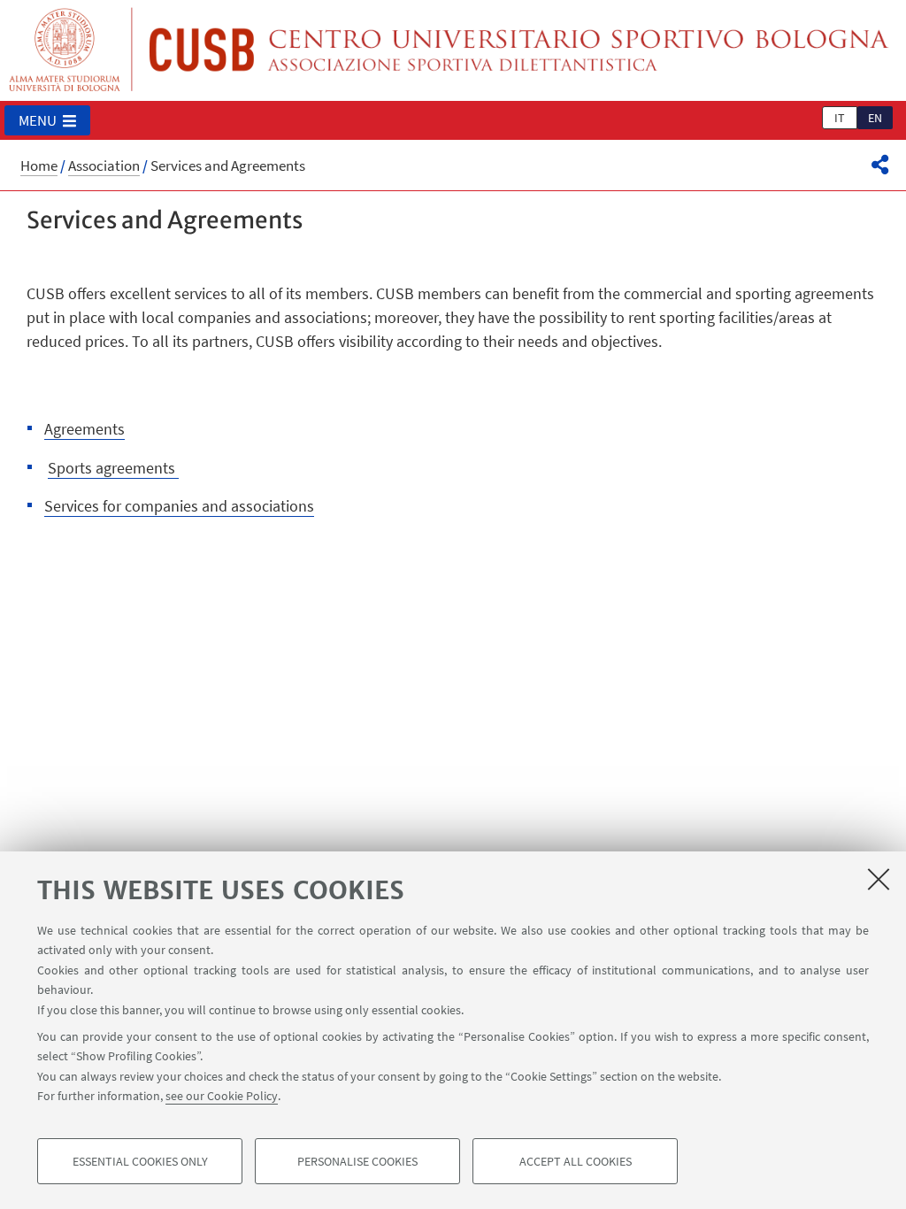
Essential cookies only (140, 1161)
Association (104, 165)
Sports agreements (113, 468)
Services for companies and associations (179, 506)
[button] (47, 120)
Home (39, 165)
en (875, 118)
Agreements (84, 429)
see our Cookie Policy (221, 1096)
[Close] (878, 879)
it (839, 118)
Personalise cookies (357, 1161)
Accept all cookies (575, 1161)
